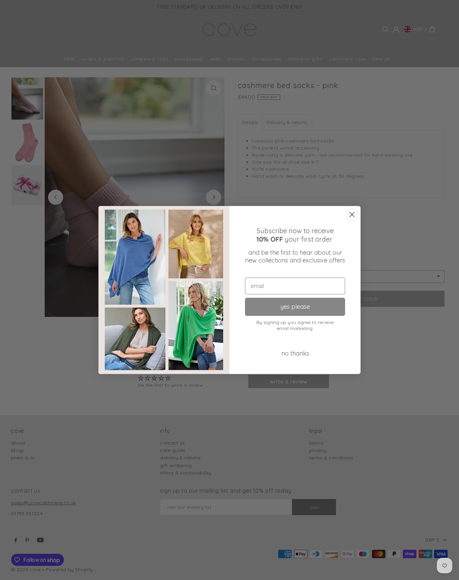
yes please (295, 306)
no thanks (295, 353)
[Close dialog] (352, 214)
